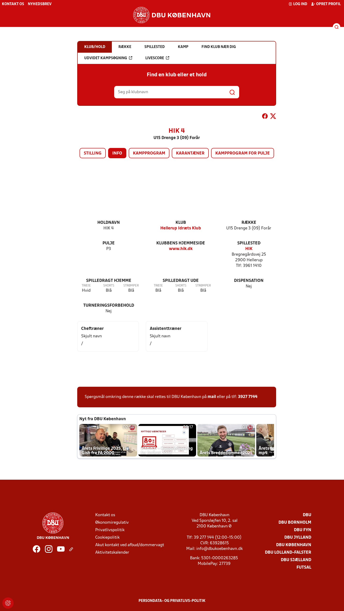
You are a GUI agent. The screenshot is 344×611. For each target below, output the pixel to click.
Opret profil (328, 4)
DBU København (293, 545)
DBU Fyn (302, 530)
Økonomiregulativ (112, 523)
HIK (249, 249)
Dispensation (248, 281)
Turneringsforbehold (108, 306)
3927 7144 (247, 397)
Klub (181, 223)
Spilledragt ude (181, 281)
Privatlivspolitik (109, 530)
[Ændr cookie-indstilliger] (8, 603)
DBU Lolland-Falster (288, 553)
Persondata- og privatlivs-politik (172, 601)
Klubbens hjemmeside (180, 243)
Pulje (108, 243)
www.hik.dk (181, 249)
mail (212, 397)
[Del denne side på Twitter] (273, 117)
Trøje (86, 285)
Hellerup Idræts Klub (180, 228)
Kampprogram (149, 153)
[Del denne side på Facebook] (265, 117)
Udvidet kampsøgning (105, 58)
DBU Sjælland (296, 560)
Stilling (93, 153)
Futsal (303, 568)
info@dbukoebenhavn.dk (219, 549)
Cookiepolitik (107, 538)
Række (249, 223)
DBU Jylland (297, 538)
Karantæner (190, 153)
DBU (307, 515)
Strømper (131, 285)
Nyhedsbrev (39, 4)
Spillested (248, 243)
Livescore (154, 58)
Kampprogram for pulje (242, 153)
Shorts (108, 285)
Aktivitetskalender (112, 553)
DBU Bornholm (294, 523)
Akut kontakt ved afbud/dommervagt (129, 545)
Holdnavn (108, 223)
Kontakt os (13, 4)
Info (117, 153)
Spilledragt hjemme (108, 281)
